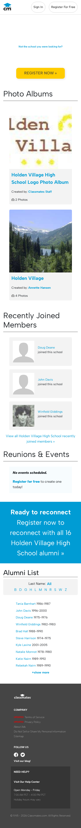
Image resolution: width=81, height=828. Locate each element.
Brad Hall (22, 631)
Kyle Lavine (23, 645)
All (49, 584)
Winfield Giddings (50, 412)
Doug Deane (46, 347)
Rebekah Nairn (26, 665)
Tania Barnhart (26, 604)
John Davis (45, 379)
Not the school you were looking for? (41, 46)
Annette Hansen (39, 288)
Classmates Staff (40, 192)
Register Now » (40, 73)
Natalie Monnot (26, 652)
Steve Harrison (26, 638)
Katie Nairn (23, 659)
